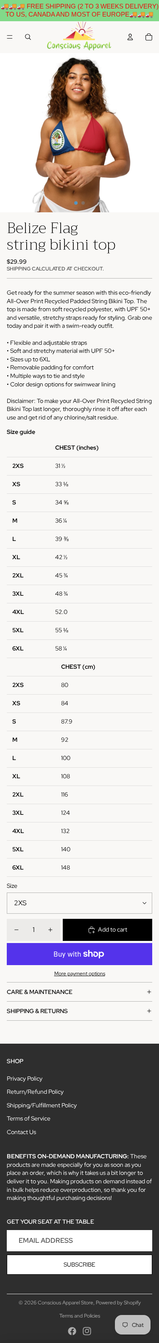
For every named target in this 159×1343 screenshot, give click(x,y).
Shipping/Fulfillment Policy (42, 1105)
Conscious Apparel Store (65, 1302)
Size (12, 886)
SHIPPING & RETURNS (37, 1011)
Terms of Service (28, 1118)
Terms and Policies (79, 1315)
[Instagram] (87, 1331)
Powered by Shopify (118, 1302)
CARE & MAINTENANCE (40, 992)
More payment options (79, 973)
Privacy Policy (24, 1078)
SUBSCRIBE (79, 1264)
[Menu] (10, 37)
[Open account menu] (130, 37)
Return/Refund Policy (35, 1091)
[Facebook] (72, 1331)
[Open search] (28, 37)
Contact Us (21, 1132)
